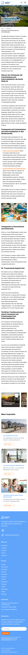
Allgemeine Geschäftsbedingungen (9, 652)
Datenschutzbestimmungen (7, 638)
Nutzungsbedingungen (6, 639)
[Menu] (25, 2)
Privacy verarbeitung (5, 650)
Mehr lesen (8, 444)
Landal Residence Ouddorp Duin (9, 403)
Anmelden (5, 633)
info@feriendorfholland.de (12, 535)
